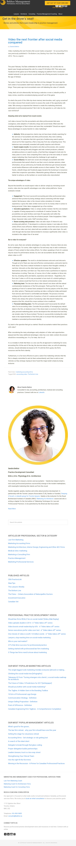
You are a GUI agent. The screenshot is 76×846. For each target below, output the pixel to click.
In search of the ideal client (18, 741)
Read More (12, 509)
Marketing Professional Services (21, 562)
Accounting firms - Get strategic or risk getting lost (28, 738)
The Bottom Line (33, 374)
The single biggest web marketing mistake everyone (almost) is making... (36, 670)
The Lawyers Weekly (16, 587)
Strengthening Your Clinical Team (21, 756)
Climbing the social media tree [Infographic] (25, 674)
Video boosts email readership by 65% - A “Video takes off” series (33, 627)
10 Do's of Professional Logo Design (22, 694)
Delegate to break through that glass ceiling (25, 745)
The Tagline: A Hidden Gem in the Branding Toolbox (28, 690)
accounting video (22, 374)
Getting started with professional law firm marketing (28, 649)
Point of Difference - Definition (20, 705)
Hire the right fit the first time (19, 760)
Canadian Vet (13, 602)
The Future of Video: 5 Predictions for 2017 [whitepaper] (30, 683)
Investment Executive (16, 598)
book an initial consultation (35, 798)
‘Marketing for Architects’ (45, 499)
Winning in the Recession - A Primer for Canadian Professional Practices (36, 763)
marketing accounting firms (24, 372)
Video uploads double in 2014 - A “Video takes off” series (30, 623)
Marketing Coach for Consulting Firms (17, 787)
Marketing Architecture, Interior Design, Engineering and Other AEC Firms (36, 547)
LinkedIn (41, 392)
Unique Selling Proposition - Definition (22, 702)
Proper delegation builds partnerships (23, 749)
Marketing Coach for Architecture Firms (17, 784)
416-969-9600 (58, 7)
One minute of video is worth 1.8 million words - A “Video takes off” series (37, 634)
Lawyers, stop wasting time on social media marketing (29, 638)
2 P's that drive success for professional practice (27, 645)
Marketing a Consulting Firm (19, 554)
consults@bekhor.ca (15, 816)
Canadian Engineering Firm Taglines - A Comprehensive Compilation (34, 709)
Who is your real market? (17, 641)
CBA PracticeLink (15, 579)
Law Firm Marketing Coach (13, 781)
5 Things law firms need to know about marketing (27, 652)
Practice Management (16, 558)
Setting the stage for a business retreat (23, 734)
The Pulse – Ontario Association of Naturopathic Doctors (30, 594)
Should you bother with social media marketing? (27, 687)
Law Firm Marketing (15, 540)
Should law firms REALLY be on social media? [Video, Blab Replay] (33, 619)
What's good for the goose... (19, 726)
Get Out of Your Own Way (57, 3)
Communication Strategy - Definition (22, 698)
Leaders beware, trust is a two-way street (24, 752)
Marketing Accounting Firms (19, 543)
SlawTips (11, 583)
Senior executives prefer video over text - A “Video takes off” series (34, 630)
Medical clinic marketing (17, 551)
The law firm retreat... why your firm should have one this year (32, 730)
